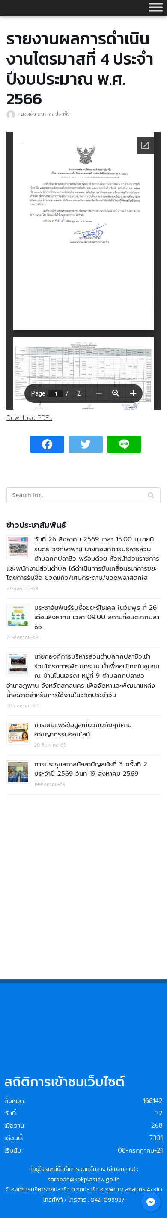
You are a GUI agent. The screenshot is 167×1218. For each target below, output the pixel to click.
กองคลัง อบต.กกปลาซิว (44, 113)
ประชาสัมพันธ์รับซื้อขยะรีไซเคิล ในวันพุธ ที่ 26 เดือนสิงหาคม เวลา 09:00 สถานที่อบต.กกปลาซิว (96, 617)
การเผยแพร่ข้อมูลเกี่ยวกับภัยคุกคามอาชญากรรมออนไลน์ (82, 729)
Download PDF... (29, 418)
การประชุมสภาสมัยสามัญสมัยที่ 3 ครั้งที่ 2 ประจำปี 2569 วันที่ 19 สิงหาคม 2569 (90, 769)
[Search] (151, 495)
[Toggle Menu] (156, 7)
